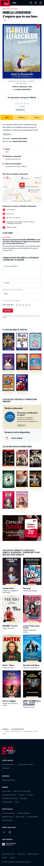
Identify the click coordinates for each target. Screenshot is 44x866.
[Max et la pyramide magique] (8, 341)
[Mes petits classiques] (22, 341)
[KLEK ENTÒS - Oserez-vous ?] (35, 458)
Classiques (23, 798)
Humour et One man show (17, 81)
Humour (31, 81)
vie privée (36, 316)
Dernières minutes (23, 813)
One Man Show (21, 83)
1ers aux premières (8, 813)
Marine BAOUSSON (20, 141)
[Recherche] (30, 2)
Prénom (6, 283)
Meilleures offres (7, 817)
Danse (17, 802)
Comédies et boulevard (10, 798)
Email (6, 294)
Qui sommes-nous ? (8, 854)
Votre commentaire (10, 266)
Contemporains (7, 802)
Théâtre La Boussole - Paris (22, 87)
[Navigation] (40, 2)
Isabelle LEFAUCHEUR (23, 89)
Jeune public (6, 791)
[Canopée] (8, 479)
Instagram (10, 832)
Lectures (21, 795)
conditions (21, 316)
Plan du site (21, 854)
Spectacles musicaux (9, 795)
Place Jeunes (20, 817)
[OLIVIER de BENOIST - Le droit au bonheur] (8, 500)
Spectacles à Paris (10, 9)
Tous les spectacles (8, 780)
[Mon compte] (35, 2)
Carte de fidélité (32, 817)
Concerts (30, 795)
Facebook (4, 832)
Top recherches (7, 820)
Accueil (6, 729)
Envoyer (8, 311)
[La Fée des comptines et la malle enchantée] (35, 341)
